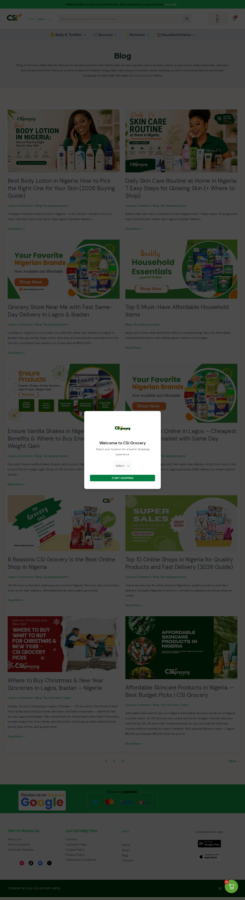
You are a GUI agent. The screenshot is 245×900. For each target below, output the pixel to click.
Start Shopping (122, 478)
